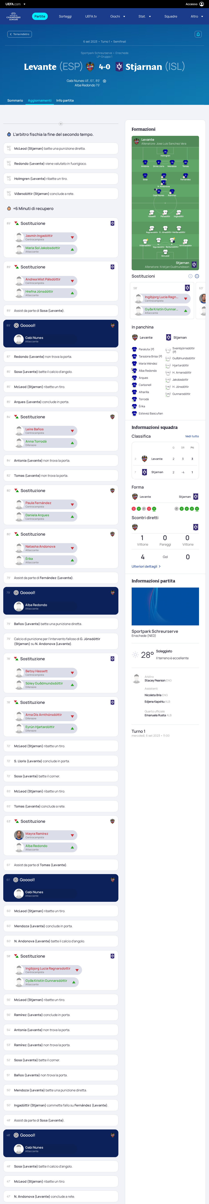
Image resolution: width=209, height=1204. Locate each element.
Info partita (65, 100)
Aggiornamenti (39, 100)
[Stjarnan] (145, 472)
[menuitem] (41, 16)
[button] (118, 16)
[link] (40, 16)
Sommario (15, 100)
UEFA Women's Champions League (13, 16)
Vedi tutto (192, 436)
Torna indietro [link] (21, 34)
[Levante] (145, 459)
